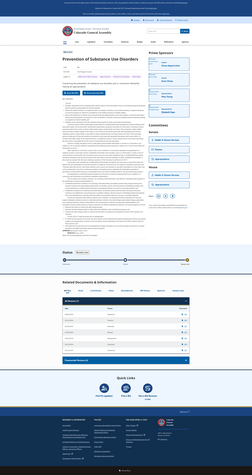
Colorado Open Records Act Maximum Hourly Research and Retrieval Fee (75, 436)
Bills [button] (65, 42)
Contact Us (163, 439)
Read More (153, 8)
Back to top (184, 412)
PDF (185, 314)
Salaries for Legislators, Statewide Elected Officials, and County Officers (77, 448)
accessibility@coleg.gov (179, 208)
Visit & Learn (149, 20)
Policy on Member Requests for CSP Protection (138, 441)
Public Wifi (97, 447)
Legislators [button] (91, 42)
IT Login (128, 447)
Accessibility (67, 425)
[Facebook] (172, 196)
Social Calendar (131, 430)
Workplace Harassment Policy (104, 456)
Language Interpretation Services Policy (107, 425)
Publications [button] (168, 42)
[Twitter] (165, 196)
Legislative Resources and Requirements (76, 442)
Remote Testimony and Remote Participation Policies (104, 431)
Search (185, 31)
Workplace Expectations (102, 451)
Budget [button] (139, 42)
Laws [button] (77, 42)
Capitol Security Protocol (71, 430)
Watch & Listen (183, 20)
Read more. (184, 3)
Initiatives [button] (125, 42)
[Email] (158, 196)
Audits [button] (153, 42)
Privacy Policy (98, 442)
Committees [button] (108, 42)
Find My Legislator (166, 20)
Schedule (136, 20)
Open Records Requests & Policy (105, 437)
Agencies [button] (185, 42)
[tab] (68, 291)
